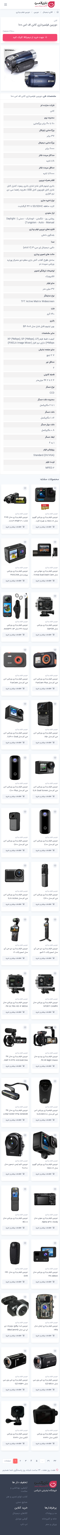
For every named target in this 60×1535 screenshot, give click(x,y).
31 (48, 1461)
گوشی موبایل (21, 1519)
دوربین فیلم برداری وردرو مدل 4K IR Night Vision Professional (46, 1060)
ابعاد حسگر (49, 437)
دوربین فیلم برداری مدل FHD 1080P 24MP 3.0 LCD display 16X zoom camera (16, 521)
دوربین (36, 12)
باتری (52, 321)
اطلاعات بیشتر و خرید (43, 526)
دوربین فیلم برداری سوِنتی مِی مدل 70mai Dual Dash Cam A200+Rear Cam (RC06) (46, 574)
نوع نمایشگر (49, 296)
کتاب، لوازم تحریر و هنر (16, 1497)
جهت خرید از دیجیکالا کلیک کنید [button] (28, 37)
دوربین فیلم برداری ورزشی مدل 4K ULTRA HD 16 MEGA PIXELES (15, 1006)
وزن (52, 308)
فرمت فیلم (50, 462)
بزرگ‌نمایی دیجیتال (46, 143)
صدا (52, 242)
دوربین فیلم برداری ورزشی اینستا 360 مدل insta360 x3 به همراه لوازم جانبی (16, 628)
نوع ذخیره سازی (47, 200)
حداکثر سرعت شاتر (46, 155)
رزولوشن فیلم (49, 449)
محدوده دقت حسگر (46, 399)
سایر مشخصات (48, 333)
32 (55, 1461)
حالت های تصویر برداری (44, 254)
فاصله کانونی (49, 374)
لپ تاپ (23, 1524)
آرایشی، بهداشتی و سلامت (18, 1489)
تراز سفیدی (49, 213)
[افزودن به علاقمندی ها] (55, 488)
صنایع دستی (21, 1502)
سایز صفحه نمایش (46, 349)
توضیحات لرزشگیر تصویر (44, 271)
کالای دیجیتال (48, 12)
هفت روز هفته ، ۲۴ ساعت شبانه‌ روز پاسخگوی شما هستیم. (28, 1470)
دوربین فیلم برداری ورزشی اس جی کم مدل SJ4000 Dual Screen (15, 736)
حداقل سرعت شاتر (46, 168)
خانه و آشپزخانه (49, 1519)
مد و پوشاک (51, 1513)
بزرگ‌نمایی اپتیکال (46, 130)
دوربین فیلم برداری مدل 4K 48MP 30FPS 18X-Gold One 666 (15, 1060)
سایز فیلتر (50, 283)
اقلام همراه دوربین (46, 180)
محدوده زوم (49, 118)
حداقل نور (50, 362)
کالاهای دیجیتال (20, 1513)
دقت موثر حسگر (47, 424)
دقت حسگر (49, 412)
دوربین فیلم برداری (23, 12)
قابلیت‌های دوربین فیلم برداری (41, 229)
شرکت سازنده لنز (47, 105)
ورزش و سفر (51, 1524)
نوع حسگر (50, 387)
